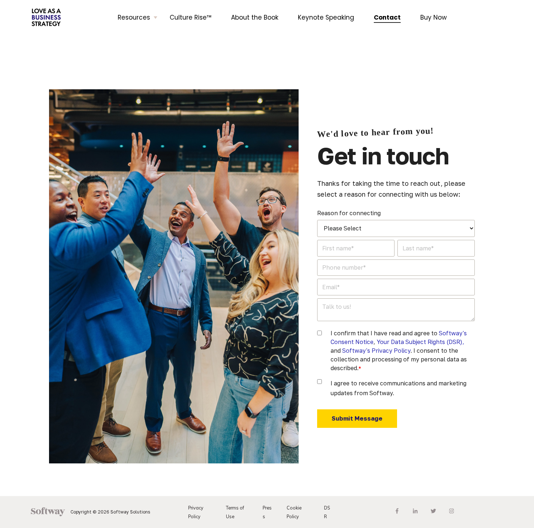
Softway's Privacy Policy (376, 350)
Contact (387, 17)
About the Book (254, 17)
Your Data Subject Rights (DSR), (420, 342)
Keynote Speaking (326, 17)
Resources (134, 17)
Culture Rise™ (190, 17)
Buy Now (433, 17)
